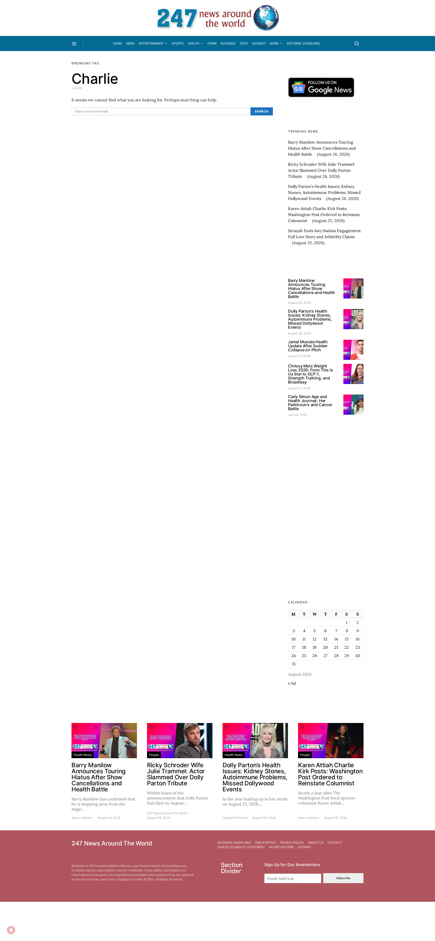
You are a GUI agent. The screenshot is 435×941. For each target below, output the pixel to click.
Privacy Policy (292, 842)
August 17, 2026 (299, 356)
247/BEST (259, 43)
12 (314, 638)
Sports (178, 43)
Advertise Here (281, 847)
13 (325, 638)
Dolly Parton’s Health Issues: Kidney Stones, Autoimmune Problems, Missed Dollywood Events (324, 192)
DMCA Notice (265, 842)
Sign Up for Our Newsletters (292, 867)
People (154, 755)
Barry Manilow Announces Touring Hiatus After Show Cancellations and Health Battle (322, 148)
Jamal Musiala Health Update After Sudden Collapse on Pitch (308, 345)
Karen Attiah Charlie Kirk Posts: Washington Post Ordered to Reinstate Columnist (324, 214)
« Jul (292, 683)
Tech (244, 43)
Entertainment (151, 43)
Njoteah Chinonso (235, 818)
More (274, 43)
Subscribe (343, 878)
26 (314, 655)
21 (336, 647)
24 (293, 655)
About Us (315, 842)
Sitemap (304, 847)
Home (117, 43)
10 (294, 638)
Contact (335, 842)
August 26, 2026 (299, 303)
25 (304, 655)
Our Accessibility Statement (241, 847)
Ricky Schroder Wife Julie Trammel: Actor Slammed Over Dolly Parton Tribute (321, 170)
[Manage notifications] (11, 930)
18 (304, 647)
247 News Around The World (167, 813)
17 (293, 647)
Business (228, 43)
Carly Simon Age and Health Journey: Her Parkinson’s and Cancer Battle (310, 402)
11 (304, 638)
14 (336, 638)
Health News (83, 755)
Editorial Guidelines (303, 43)
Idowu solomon (82, 818)
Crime (212, 43)
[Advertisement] (326, 509)
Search (262, 111)
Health (193, 43)
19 (314, 647)
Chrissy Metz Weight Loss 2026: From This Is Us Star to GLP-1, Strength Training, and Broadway (310, 373)
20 (325, 647)
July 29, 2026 (297, 415)
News (130, 43)
